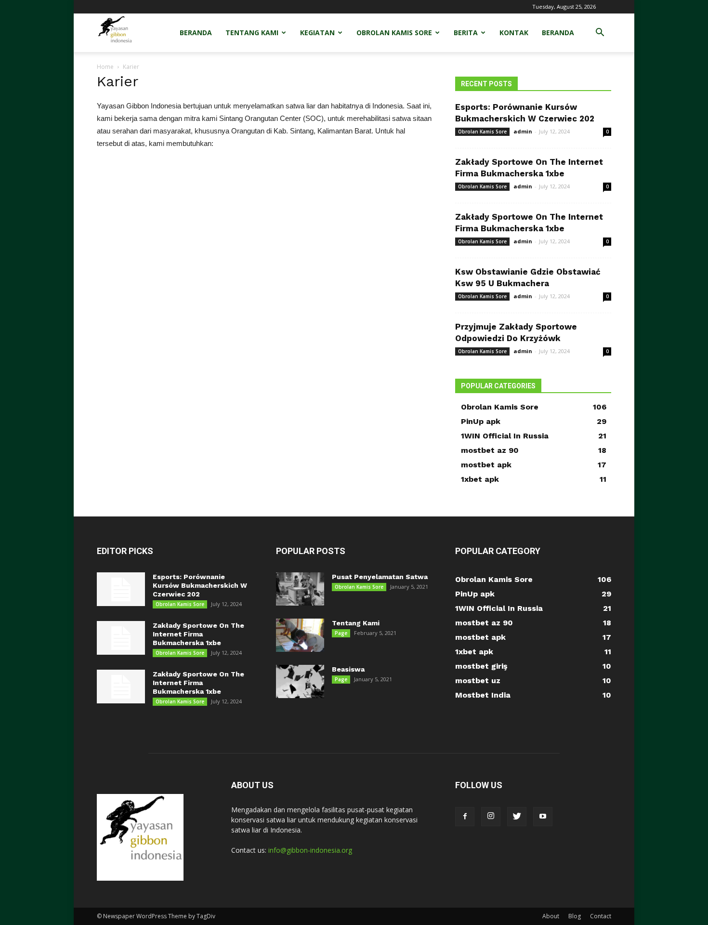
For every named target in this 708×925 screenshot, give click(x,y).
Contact (600, 916)
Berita (466, 32)
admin (522, 131)
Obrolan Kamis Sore (394, 32)
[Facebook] (464, 816)
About (550, 916)
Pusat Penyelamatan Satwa (380, 577)
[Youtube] (542, 816)
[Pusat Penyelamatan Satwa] (300, 589)
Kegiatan (317, 32)
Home (105, 67)
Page (341, 633)
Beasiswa (348, 669)
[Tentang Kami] (300, 635)
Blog (574, 916)
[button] (599, 33)
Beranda (196, 32)
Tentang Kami (251, 32)
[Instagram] (490, 816)
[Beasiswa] (300, 681)
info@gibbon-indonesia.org (310, 850)
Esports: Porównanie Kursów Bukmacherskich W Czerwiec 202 (200, 585)
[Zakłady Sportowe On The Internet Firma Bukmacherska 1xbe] (121, 638)
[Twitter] (516, 816)
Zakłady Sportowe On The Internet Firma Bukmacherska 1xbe (198, 634)
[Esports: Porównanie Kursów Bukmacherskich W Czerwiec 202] (121, 589)
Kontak (513, 32)
